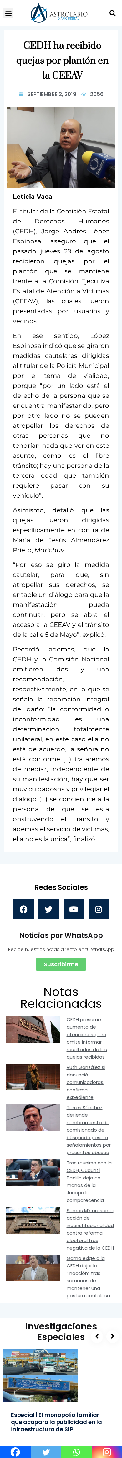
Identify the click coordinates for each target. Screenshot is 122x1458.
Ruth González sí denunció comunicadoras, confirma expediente (86, 1082)
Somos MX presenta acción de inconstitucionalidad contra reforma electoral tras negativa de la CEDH (90, 1229)
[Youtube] (74, 909)
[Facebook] (23, 909)
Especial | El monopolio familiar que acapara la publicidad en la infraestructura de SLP (56, 1422)
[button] (8, 13)
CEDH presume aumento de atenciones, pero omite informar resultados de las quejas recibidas (87, 1038)
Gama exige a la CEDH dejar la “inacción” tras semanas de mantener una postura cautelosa (88, 1277)
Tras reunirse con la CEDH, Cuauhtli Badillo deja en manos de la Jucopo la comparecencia (89, 1181)
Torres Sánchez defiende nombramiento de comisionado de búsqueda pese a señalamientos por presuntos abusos (89, 1130)
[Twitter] (48, 909)
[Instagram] (99, 909)
